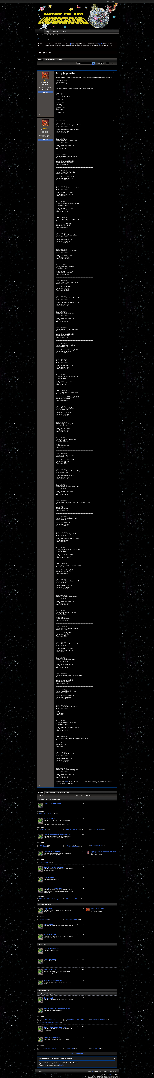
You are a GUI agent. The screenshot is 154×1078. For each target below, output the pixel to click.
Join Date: (42, 88)
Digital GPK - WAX (96, 829)
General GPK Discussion (53, 888)
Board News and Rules (52, 1037)
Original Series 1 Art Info (97, 908)
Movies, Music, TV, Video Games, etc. (57, 1008)
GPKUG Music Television (98, 1019)
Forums (39, 32)
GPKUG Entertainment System (47, 1019)
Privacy (105, 1071)
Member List (51, 35)
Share (46, 92)
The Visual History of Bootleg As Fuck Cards (103, 851)
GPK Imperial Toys (96, 845)
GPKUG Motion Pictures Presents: (74, 1019)
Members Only (43, 990)
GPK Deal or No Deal (51, 949)
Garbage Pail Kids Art (46, 904)
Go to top (113, 1071)
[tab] (40, 59)
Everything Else (49, 998)
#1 (114, 73)
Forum (42, 39)
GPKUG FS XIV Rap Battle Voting (48, 899)
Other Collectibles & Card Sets (55, 1027)
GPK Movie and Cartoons (46, 814)
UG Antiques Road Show (72, 899)
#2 (114, 120)
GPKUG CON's (69, 1048)
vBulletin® (108, 1074)
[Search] (93, 63)
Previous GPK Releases (52, 803)
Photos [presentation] (59, 59)
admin (94, 910)
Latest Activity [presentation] (49, 59)
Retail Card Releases (51, 819)
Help (89, 1071)
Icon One (95, 853)
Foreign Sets (42, 829)
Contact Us (97, 1071)
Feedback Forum (50, 959)
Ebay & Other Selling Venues (54, 867)
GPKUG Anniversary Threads (47, 1048)
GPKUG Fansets (43, 862)
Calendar (59, 35)
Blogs (48, 32)
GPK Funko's (68, 845)
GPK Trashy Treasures (71, 846)
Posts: (44, 89)
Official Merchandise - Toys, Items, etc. (58, 834)
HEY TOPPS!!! (49, 877)
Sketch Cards (49, 924)
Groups (63, 32)
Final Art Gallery (43, 919)
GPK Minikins (43, 846)
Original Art (49, 39)
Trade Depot (42, 944)
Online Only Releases (71, 829)
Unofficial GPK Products (52, 851)
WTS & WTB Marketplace (53, 980)
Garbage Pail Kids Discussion (49, 799)
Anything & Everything (46, 994)
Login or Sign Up (111, 1)
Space (41, 1071)
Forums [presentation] (40, 792)
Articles (55, 32)
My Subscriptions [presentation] (63, 792)
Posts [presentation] (40, 59)
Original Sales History (59, 39)
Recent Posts (41, 35)
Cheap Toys (42, 845)
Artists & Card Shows (51, 935)
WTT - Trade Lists (50, 970)
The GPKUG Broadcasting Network (49, 1022)
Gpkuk (61, 1065)
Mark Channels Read (77, 1053)
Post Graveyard (95, 1048)
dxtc (66, 782)
